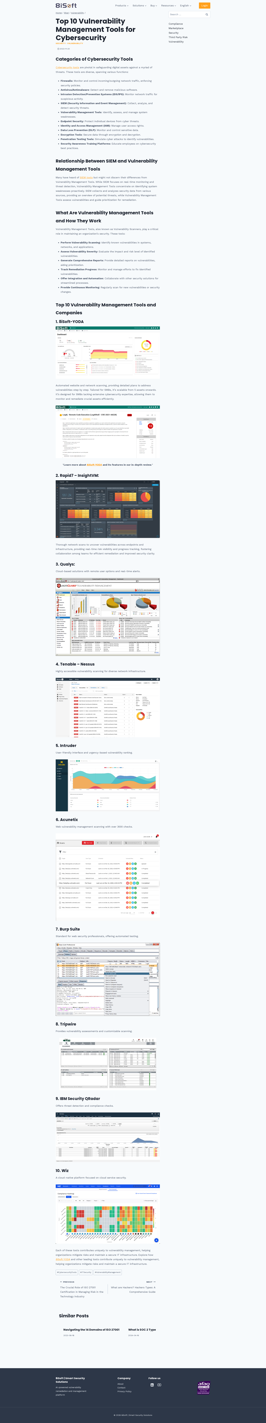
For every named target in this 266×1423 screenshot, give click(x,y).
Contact (121, 1387)
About (120, 1384)
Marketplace (176, 28)
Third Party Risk (178, 37)
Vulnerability (75, 43)
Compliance (176, 23)
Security (61, 43)
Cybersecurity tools (67, 67)
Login (204, 5)
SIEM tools (86, 177)
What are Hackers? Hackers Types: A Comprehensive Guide (133, 1287)
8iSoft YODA (94, 464)
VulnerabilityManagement (108, 1272)
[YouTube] (159, 1385)
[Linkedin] (152, 1385)
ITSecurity (85, 1272)
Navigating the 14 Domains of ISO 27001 (91, 1330)
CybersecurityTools (67, 1272)
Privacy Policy (124, 1391)
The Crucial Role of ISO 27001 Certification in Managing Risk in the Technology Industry (81, 1289)
